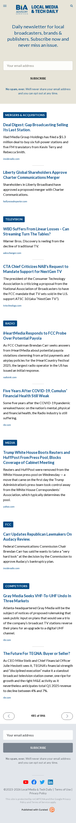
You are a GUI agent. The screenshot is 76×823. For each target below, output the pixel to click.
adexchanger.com (12, 252)
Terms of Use (62, 789)
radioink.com (9, 377)
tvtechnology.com (12, 305)
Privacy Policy (38, 793)
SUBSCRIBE (38, 78)
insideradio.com (11, 158)
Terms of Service (40, 802)
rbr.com (7, 424)
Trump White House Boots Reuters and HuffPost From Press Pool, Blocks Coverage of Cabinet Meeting (36, 457)
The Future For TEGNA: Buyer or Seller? (36, 653)
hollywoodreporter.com (15, 201)
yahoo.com (8, 506)
